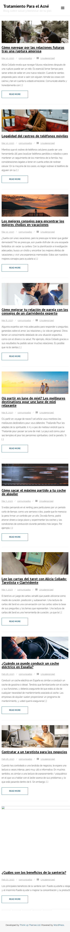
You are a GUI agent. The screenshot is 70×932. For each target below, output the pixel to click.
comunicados (25, 58)
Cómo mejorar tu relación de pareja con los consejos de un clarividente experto (35, 311)
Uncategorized (47, 58)
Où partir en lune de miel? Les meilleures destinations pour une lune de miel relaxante (33, 402)
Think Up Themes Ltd (30, 925)
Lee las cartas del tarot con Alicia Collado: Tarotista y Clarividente (34, 581)
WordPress (58, 925)
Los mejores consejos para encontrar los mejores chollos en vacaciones (33, 223)
